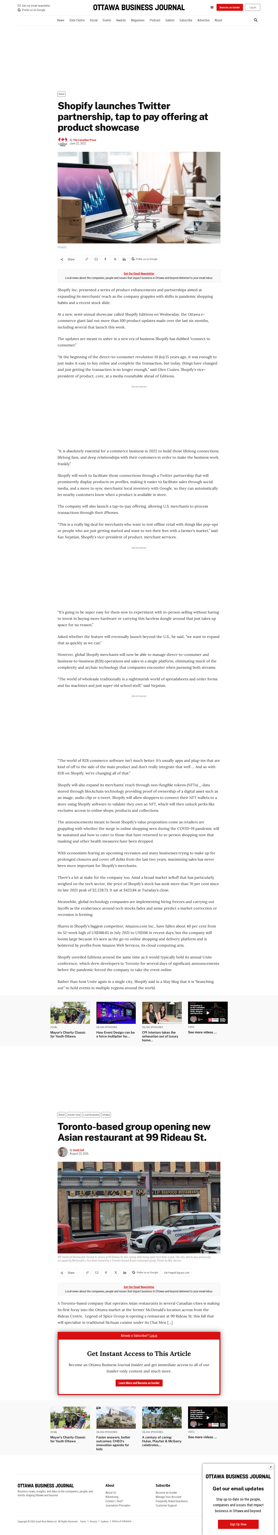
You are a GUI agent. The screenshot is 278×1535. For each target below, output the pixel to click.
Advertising (111, 1497)
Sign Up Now (238, 1524)
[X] (115, 259)
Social (53, 1027)
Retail (62, 94)
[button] (255, 20)
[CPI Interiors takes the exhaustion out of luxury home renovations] (162, 1013)
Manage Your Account (168, 1497)
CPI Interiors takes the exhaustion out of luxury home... (160, 1036)
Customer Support (166, 1505)
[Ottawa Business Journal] (139, 7)
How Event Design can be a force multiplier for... (115, 1034)
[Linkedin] (124, 259)
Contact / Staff (114, 1501)
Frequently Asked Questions (172, 1501)
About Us (110, 1492)
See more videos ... (202, 1032)
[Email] (96, 259)
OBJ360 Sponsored (106, 1027)
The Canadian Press (84, 140)
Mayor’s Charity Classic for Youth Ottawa (68, 1034)
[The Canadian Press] (64, 142)
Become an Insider (166, 1492)
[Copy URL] (86, 259)
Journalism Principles (117, 1505)
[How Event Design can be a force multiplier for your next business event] (116, 1013)
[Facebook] (105, 259)
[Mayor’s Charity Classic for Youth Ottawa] (70, 1013)
